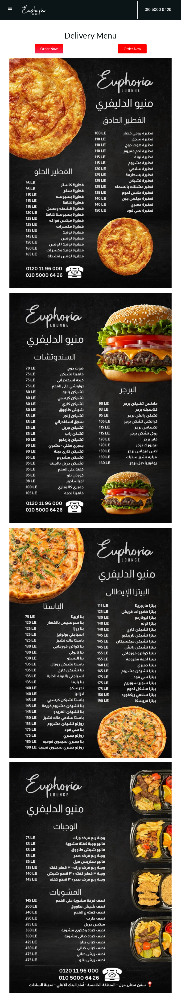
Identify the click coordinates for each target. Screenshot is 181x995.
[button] (157, 10)
